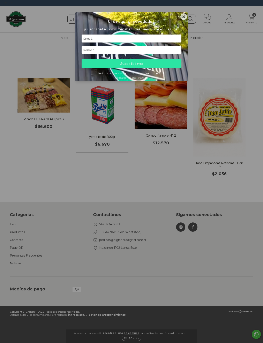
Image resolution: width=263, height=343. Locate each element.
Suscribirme (131, 63)
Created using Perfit (131, 78)
